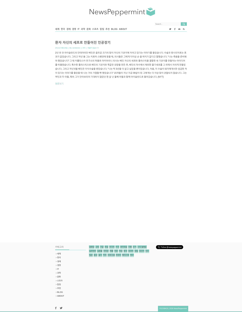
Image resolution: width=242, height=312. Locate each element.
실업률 (99, 251)
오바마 (130, 251)
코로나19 (111, 255)
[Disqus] (121, 126)
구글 (101, 247)
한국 (63, 29)
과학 (83, 29)
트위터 (118, 255)
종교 (95, 255)
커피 (104, 255)
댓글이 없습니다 (93, 48)
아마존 (106, 251)
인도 (147, 251)
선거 (134, 247)
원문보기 (59, 84)
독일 (106, 247)
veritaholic (76, 48)
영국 (125, 251)
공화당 (91, 247)
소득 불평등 (142, 247)
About (123, 29)
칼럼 (102, 29)
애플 (111, 251)
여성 (120, 251)
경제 (68, 29)
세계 (57, 29)
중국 (100, 255)
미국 (117, 247)
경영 (74, 29)
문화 (89, 29)
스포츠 (95, 29)
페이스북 (125, 255)
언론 (116, 251)
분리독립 (123, 247)
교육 (97, 247)
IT (79, 29)
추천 (107, 29)
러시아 (111, 247)
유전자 (141, 251)
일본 (91, 255)
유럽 (136, 251)
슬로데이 (92, 251)
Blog (114, 29)
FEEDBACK (163, 308)
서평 (130, 247)
